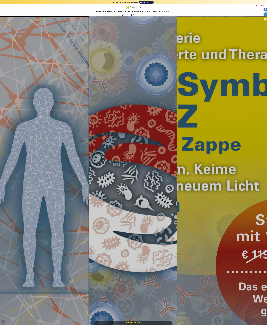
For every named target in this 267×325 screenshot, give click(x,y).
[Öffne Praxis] (121, 11)
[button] (3, 322)
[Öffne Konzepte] (112, 11)
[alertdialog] (133, 2)
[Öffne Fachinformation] (170, 11)
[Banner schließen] (265, 2)
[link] (265, 9)
